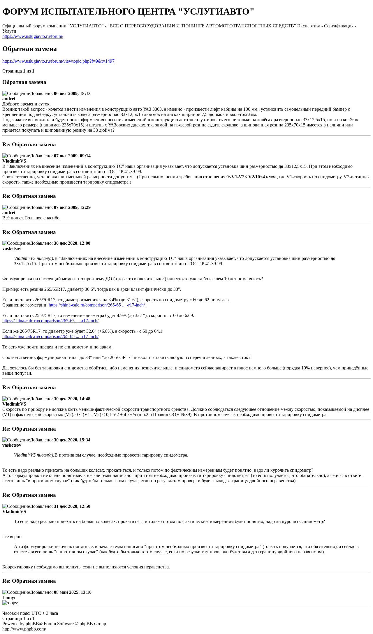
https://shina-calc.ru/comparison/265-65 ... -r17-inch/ (97, 304)
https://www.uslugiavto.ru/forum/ (32, 36)
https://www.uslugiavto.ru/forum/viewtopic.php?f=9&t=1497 (58, 61)
